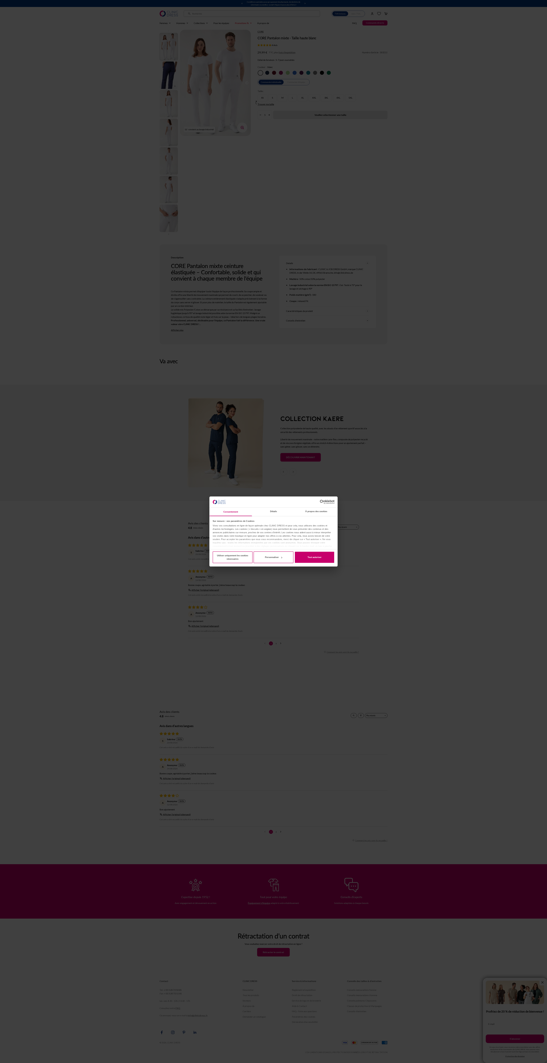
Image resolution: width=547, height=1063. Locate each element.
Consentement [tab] (230, 512)
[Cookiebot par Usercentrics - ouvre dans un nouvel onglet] (322, 502)
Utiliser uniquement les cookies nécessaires (232, 557)
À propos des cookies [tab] (316, 511)
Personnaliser (272, 557)
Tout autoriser (315, 557)
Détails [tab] (273, 511)
